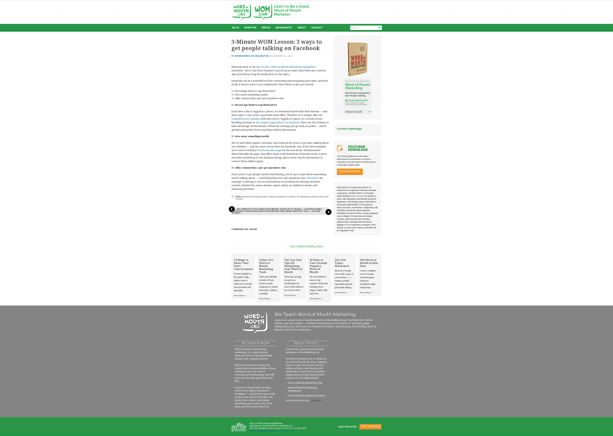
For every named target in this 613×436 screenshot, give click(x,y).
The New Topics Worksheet (342, 263)
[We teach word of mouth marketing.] (270, 2)
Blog (235, 27)
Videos (266, 27)
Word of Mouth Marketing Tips (305, 383)
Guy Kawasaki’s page (269, 150)
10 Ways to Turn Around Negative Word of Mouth (318, 266)
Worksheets (284, 27)
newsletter (281, 197)
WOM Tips (250, 27)
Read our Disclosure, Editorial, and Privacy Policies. (272, 431)
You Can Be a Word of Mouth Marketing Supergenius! (286, 66)
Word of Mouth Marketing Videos (306, 395)
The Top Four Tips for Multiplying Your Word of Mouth (293, 266)
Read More (239, 296)
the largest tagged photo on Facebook (277, 122)
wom (321, 197)
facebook (246, 197)
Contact (317, 27)
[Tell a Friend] (357, 427)
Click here (316, 400)
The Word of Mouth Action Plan (369, 263)
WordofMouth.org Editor (252, 56)
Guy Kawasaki (257, 197)
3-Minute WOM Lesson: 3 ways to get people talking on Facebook (276, 45)
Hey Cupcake (270, 197)
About (302, 27)
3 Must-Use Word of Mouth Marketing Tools (266, 266)
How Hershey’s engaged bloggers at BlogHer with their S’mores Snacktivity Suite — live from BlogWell (276, 212)
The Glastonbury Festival (307, 197)
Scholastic (312, 178)
